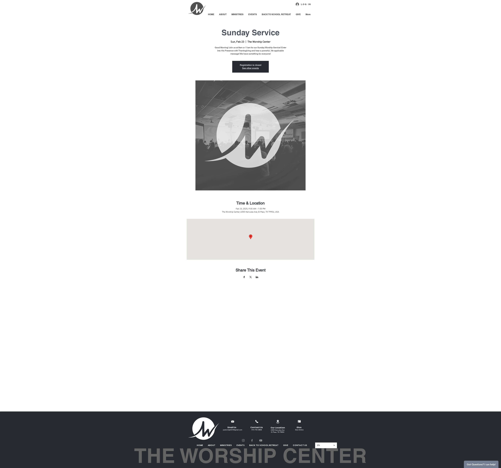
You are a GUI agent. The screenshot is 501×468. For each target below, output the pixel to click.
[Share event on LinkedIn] (257, 277)
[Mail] (232, 421)
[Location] (277, 422)
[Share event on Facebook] (244, 277)
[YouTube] (261, 440)
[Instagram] (243, 440)
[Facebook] (252, 440)
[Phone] (257, 421)
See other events (250, 68)
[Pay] (299, 421)
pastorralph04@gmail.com (232, 430)
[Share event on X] (250, 277)
